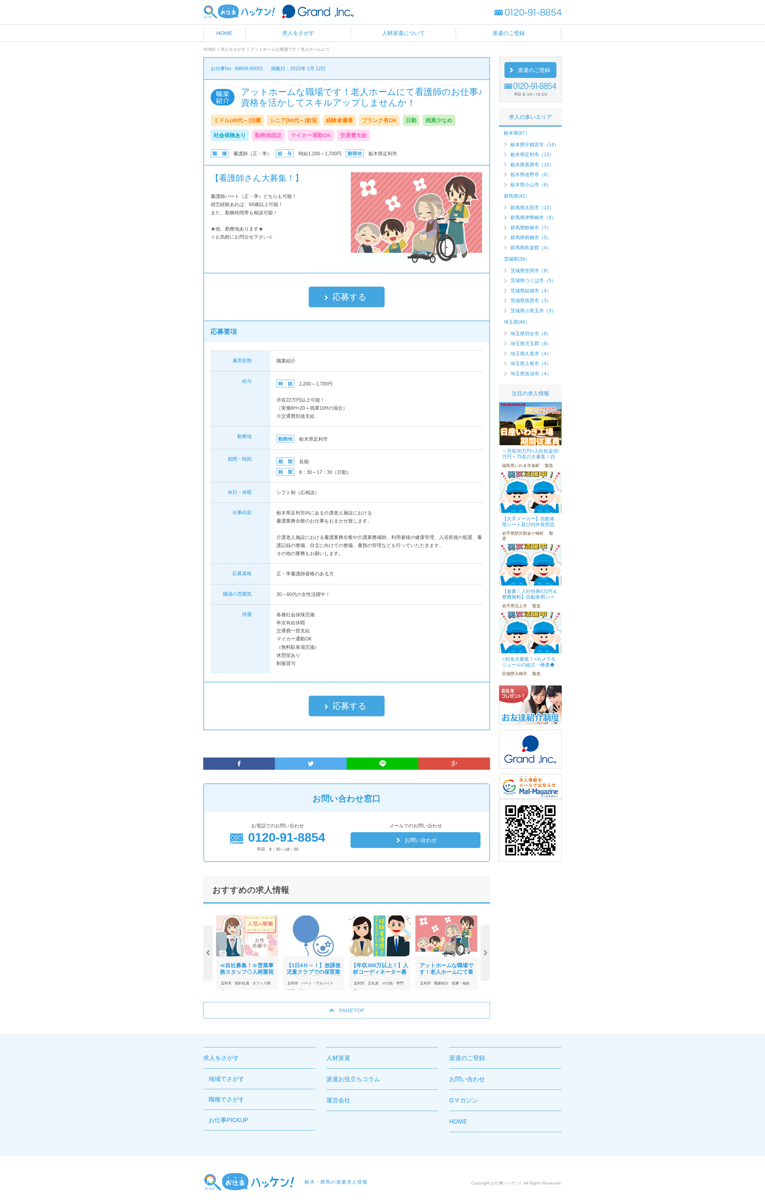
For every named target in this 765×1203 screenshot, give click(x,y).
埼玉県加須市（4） (530, 373)
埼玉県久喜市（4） (530, 353)
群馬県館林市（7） (530, 227)
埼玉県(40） (517, 322)
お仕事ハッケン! (506, 1183)
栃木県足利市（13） (532, 154)
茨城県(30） (517, 259)
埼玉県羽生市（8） (530, 333)
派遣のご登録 (508, 33)
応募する (350, 297)
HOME (224, 33)
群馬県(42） (517, 196)
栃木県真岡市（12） (532, 164)
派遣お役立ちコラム (353, 1079)
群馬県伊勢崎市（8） (533, 217)
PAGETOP (352, 1010)
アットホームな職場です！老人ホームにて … (292, 49)
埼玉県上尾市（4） (530, 363)
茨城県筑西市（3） (530, 300)
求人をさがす (298, 33)
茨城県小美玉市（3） (533, 310)
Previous (208, 953)
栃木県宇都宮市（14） (534, 144)
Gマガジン (463, 1100)
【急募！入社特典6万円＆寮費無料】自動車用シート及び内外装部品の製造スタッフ (529, 600)
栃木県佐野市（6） (530, 174)
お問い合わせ (421, 840)
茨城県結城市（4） (530, 290)
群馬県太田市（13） (532, 207)
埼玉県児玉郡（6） (530, 343)
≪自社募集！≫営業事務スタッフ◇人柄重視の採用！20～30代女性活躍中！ (246, 975)
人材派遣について (403, 33)
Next (485, 953)
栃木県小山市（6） (530, 184)
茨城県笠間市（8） (530, 270)
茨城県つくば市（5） (533, 280)
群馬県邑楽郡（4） (530, 247)
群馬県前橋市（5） (530, 237)
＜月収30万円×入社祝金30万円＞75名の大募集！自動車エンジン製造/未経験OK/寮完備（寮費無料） (530, 459)
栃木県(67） (517, 133)
